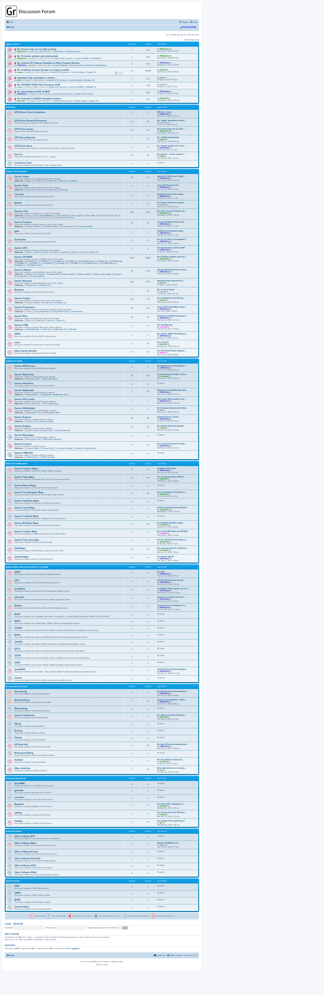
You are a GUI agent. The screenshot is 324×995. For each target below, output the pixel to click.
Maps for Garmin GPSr (16, 464)
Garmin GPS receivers (63, 58)
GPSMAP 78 (62, 263)
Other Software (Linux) (26, 851)
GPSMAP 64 (96, 58)
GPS (16, 580)
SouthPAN (19, 669)
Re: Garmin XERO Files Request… (172, 334)
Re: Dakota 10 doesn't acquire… (171, 203)
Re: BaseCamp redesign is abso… (172, 374)
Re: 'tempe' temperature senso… (171, 120)
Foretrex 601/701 (68, 226)
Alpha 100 (41, 181)
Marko (162, 353)
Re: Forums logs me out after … (171, 129)
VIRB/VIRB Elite (32, 329)
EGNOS (18, 628)
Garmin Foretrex (22, 222)
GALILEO (19, 597)
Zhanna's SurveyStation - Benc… (171, 700)
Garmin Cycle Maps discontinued (172, 507)
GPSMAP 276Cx (35, 265)
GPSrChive (58, 51)
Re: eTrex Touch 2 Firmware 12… (171, 211)
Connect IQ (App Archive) (96, 65)
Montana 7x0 (89, 80)
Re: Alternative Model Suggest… (171, 351)
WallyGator (22, 51)
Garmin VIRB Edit (23, 453)
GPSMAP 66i (102, 261)
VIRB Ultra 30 (60, 329)
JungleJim (164, 509)
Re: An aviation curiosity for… (170, 760)
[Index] (102, 11)
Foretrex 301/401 (51, 226)
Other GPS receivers (16, 778)
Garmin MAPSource (24, 366)
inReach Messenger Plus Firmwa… (172, 270)
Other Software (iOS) (25, 865)
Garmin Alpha (21, 176)
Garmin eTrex (21, 211)
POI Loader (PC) (33, 404)
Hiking (17, 723)
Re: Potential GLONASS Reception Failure (39, 98)
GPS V (47, 252)
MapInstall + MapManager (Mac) (55, 395)
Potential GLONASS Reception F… (172, 316)
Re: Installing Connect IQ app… (171, 298)
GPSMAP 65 (72, 261)
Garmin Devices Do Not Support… (172, 669)
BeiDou (18, 605)
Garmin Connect (77, 65)
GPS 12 (90, 94)
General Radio (21, 906)
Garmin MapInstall (24, 390)
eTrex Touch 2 (69, 218)
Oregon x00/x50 (33, 303)
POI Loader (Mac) (51, 404)
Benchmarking (22, 700)
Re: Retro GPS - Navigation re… (171, 804)
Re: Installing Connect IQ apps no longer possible (43, 70)
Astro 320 (42, 190)
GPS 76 (94, 252)
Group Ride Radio (42, 311)
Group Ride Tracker (60, 311)
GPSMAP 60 (31, 261)
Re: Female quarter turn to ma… (171, 146)
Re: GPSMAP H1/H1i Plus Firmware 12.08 (38, 84)
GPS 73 (85, 252)
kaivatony (164, 122)
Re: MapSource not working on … (172, 366)
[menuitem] (9, 22)
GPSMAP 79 (75, 263)
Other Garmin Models (25, 351)
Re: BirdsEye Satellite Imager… (171, 523)
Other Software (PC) (24, 836)
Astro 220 (30, 190)
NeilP (162, 156)
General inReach (38, 276)
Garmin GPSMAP (82, 58)
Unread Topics (13, 44)
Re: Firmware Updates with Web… (172, 408)
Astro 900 (64, 190)
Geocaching (20, 691)
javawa (20, 72)
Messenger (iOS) (33, 439)
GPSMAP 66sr (117, 261)
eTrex (28, 216)
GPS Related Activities (17, 687)
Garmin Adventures (24, 715)
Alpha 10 (30, 181)
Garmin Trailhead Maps (26, 516)
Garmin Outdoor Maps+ (26, 468)
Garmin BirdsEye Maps (26, 523)
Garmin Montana (75, 80)
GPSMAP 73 (35, 263)
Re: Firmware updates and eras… (172, 257)
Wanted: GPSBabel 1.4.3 (168, 843)
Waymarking (20, 708)
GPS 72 (75, 252)
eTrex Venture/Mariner (44, 216)
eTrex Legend (76, 216)
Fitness (18, 737)
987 (161, 823)
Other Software (13, 831)
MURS (17, 900)
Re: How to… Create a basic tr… (171, 154)
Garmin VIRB (21, 325)
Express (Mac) (47, 421)
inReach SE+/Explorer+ (36, 274)
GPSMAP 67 (22, 263)
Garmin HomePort (23, 383)
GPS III (38, 252)
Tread (28, 311)
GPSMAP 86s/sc (91, 263)
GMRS (17, 893)
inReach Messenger (103, 274)
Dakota (17, 203)
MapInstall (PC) (32, 395)
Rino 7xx (61, 320)
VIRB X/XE (47, 329)
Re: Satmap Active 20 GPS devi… (171, 812)
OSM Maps (20, 548)
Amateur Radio (13, 881)
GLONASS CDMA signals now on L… (173, 589)
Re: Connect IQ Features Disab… (171, 444)
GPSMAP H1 (91, 87)
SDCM (17, 655)
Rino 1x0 (30, 320)
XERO (17, 334)
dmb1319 (164, 717)
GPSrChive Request (24, 137)
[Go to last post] (171, 49)
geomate (18, 790)
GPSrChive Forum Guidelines (29, 112)
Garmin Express (22, 417)
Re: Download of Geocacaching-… (172, 691)
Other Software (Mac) (25, 843)
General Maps (21, 557)
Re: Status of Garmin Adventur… (171, 715)
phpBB (93, 961)
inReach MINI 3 (85, 274)
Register (18, 924)
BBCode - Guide (164, 112)
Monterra (19, 290)
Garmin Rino (21, 316)
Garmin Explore (22, 426)
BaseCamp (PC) (33, 379)
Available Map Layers (166, 468)
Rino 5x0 (40, 320)
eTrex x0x (113, 216)
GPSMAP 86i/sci (107, 263)
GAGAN (18, 642)
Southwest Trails (23, 163)
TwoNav (18, 821)
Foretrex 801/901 (85, 226)
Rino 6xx (51, 320)
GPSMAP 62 (45, 261)
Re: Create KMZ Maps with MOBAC (172, 531)
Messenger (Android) (52, 439)
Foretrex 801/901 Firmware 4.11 (170, 222)
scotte (162, 428)
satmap (18, 812)
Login (8, 924)
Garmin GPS (80, 94)
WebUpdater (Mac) (52, 412)
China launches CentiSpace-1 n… (172, 605)
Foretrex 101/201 (33, 226)
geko (16, 231)
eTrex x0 (101, 216)
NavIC (17, 614)
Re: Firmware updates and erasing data (37, 56)
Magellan (19, 804)
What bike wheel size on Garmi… (171, 768)
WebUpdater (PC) (33, 412)
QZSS (17, 648)
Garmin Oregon (78, 72)
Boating (18, 730)
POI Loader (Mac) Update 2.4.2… (171, 399)
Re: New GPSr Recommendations (172, 744)
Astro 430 (53, 190)
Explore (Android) (63, 430)
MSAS (17, 635)
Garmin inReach (22, 270)
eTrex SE (43, 218)
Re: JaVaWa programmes (168, 137)
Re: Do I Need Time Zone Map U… (172, 540)
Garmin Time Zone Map (26, 540)
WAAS (17, 621)
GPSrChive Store (23, 146)
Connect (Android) (64, 448)
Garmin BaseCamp (24, 374)
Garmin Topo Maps (24, 477)
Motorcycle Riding (23, 753)
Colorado (19, 194)
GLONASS (19, 589)
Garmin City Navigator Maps (29, 492)
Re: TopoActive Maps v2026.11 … (171, 477)
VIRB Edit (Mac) (48, 457)
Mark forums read (191, 40)
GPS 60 (65, 252)
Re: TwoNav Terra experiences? (171, 821)
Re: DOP (161, 572)
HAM (16, 886)
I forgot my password (96, 928)
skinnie (162, 205)
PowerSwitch (77, 311)
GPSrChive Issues (73, 51)
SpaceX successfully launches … (171, 597)
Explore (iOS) (47, 430)
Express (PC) (32, 421)
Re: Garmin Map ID (165, 557)
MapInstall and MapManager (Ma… (172, 390)
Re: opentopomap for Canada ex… (172, 548)
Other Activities (22, 768)
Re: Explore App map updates (170, 426)
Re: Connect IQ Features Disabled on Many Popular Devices (48, 63)
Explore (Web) (32, 430)
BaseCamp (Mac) (50, 379)
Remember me (112, 928)
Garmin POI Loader (24, 399)
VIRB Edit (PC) (32, 457)
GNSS (17, 572)
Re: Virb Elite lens (165, 325)
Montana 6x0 (31, 285)
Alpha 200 (52, 181)
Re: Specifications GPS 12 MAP (33, 91)
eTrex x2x (32, 218)
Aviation (18, 760)
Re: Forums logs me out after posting (36, 49)
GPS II (29, 252)
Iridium (18, 678)
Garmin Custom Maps (25, 531)
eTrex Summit (62, 216)
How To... (19, 154)
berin (19, 80)
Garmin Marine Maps (25, 485)
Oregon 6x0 (48, 303)
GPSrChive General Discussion (30, 120)
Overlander (20, 239)
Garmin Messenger (24, 435)
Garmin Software (61, 65)
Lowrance (19, 797)
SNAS (17, 662)
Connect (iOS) (48, 448)
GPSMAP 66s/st (87, 261)
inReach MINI (54, 274)
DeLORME (19, 783)
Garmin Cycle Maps (24, 507)
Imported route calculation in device (36, 78)
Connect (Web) (32, 448)
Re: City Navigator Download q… (171, 492)
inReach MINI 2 (69, 274)
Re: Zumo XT (163, 342)
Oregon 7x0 (91, 72)
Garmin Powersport (24, 307)
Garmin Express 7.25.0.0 (167, 417)
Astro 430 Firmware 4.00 (167, 185)
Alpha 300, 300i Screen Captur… (171, 176)
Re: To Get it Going (165, 290)
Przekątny (164, 376)
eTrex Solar (55, 218)
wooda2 (163, 327)
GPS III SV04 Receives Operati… (171, 580)
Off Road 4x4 (21, 744)
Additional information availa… (171, 194)
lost (161, 770)
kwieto (19, 87)
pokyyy (163, 814)
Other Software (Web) (25, 872)
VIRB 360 (72, 329)
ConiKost (164, 525)
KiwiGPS (163, 344)
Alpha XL (74, 181)
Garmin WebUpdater (24, 408)
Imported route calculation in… (171, 281)
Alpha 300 (63, 181)
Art (161, 410)
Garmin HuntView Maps (26, 501)
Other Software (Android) (27, 858)
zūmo (17, 342)
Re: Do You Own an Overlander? (171, 239)
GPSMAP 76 (49, 263)
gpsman (75, 948)
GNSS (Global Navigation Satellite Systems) (27, 567)
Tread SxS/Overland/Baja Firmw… (172, 307)
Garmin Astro (21, 185)
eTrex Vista (90, 216)
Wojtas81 (21, 101)
